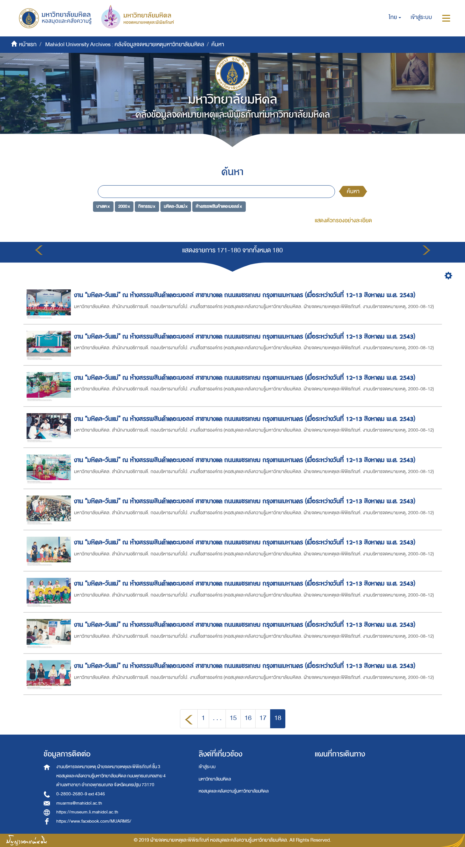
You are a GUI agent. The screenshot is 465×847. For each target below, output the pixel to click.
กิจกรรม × (146, 206)
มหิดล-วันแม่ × (176, 206)
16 (248, 718)
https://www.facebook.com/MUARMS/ (93, 821)
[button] (395, 17)
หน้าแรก (28, 44)
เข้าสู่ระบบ (207, 767)
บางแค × (103, 206)
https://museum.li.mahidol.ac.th (87, 812)
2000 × (124, 206)
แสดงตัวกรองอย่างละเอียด (343, 220)
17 (262, 718)
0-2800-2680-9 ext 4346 (80, 794)
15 (233, 718)
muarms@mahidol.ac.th (79, 803)
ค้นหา (353, 191)
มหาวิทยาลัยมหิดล (215, 779)
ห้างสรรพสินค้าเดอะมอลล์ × (219, 206)
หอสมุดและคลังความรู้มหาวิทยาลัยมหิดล (234, 791)
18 (277, 718)
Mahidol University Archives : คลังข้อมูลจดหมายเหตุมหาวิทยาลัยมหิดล (124, 44)
